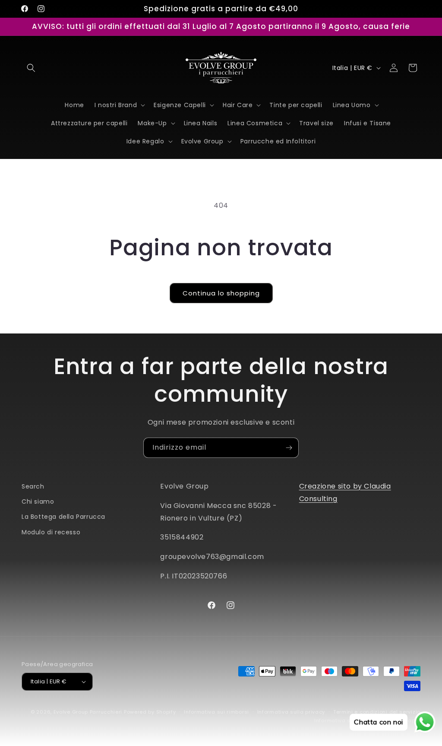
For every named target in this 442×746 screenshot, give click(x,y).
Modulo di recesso (51, 532)
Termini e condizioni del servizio (376, 711)
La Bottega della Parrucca (63, 516)
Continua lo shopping (221, 293)
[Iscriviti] (288, 448)
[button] (31, 67)
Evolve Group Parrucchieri (88, 711)
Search (33, 486)
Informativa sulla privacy (291, 711)
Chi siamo (38, 501)
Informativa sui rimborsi (216, 711)
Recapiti (409, 720)
